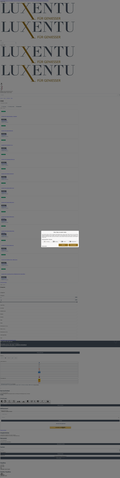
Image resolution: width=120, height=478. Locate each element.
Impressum (50, 239)
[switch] (45, 241)
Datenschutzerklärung (45, 239)
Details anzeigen (44, 246)
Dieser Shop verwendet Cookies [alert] (60, 232)
